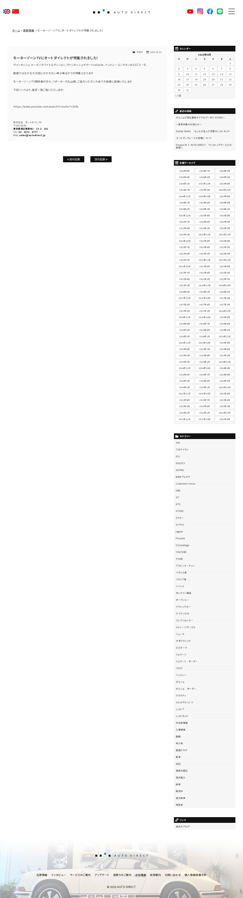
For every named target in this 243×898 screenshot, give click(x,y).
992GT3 (180, 463)
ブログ (139, 52)
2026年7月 (204, 170)
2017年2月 (184, 310)
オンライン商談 (183, 592)
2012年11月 (184, 419)
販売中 (179, 791)
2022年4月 (184, 253)
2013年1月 (204, 412)
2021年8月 (224, 266)
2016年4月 (204, 329)
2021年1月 (184, 285)
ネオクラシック (183, 640)
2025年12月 (205, 183)
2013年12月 (225, 387)
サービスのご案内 (80, 875)
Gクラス (180, 524)
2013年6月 (224, 399)
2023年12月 (184, 215)
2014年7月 (204, 374)
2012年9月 (224, 419)
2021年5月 (224, 272)
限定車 (179, 804)
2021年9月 (204, 266)
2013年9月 (224, 393)
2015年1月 (204, 361)
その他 (179, 558)
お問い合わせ (173, 875)
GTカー (180, 517)
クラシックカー (183, 606)
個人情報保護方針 (196, 875)
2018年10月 (225, 285)
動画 (178, 736)
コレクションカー (184, 620)
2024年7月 (184, 202)
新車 (178, 756)
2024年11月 (184, 196)
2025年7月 (184, 189)
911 (178, 456)
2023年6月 (204, 221)
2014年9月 (224, 368)
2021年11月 (225, 259)
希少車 (179, 743)
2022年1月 (184, 259)
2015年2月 (184, 361)
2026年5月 (224, 170)
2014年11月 (184, 368)
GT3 (178, 504)
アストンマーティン (185, 565)
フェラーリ (181, 654)
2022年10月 (184, 240)
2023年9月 (204, 215)
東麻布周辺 (182, 770)
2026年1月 (184, 183)
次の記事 (100, 159)
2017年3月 (224, 304)
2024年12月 (225, 189)
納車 (178, 784)
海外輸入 (180, 777)
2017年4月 (204, 304)
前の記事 (74, 159)
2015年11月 (184, 342)
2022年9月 (204, 240)
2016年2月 (184, 336)
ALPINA (180, 469)
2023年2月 (224, 228)
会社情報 (140, 875)
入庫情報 (180, 729)
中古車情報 (182, 722)
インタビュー (58, 875)
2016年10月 (205, 317)
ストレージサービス (186, 627)
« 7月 (178, 95)
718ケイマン (182, 449)
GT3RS (180, 510)
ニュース (180, 633)
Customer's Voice (185, 483)
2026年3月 (204, 177)
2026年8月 (184, 170)
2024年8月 (224, 196)
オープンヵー (182, 599)
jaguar (179, 531)
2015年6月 (224, 349)
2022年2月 (224, 253)
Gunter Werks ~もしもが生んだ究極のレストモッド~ (203, 131)
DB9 (178, 490)
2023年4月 (184, 228)
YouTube (190, 11)
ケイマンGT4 (182, 613)
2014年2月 (184, 387)
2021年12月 (205, 259)
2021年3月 (204, 279)
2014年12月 (225, 361)
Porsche (180, 538)
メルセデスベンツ (184, 702)
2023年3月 (204, 228)
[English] (6, 11)
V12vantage (182, 545)
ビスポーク (181, 647)
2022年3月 (204, 253)
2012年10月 (205, 419)
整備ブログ (181, 750)
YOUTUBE (181, 551)
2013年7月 (204, 399)
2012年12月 (225, 412)
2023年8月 (224, 215)
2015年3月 (224, 355)
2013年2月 (184, 412)
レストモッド (182, 715)
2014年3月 (224, 380)
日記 (178, 763)
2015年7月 (204, 349)
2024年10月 (205, 196)
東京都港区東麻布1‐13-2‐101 (30, 128)
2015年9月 (224, 342)
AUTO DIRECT (121, 11)
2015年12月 (225, 336)
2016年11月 (184, 317)
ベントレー (181, 674)
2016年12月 (225, 310)
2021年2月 (224, 279)
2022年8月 (224, 240)
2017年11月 (184, 298)
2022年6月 (204, 247)
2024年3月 (184, 209)
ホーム (16, 30)
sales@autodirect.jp (32, 135)
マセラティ (181, 695)
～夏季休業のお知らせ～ (189, 124)
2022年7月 (184, 247)
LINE (220, 11)
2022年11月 (225, 234)
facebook (210, 11)
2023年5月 (224, 221)
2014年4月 (204, 380)
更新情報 (28, 30)
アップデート (102, 875)
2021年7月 (184, 272)
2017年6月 (224, 298)
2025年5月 (204, 189)
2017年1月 (204, 310)
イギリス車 (181, 572)
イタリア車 (181, 579)
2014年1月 (204, 387)
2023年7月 (184, 221)
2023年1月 (184, 234)
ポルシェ (180, 681)
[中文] (15, 11)
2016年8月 (184, 323)
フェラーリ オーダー (187, 661)
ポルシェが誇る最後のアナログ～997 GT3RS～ (200, 117)
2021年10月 (184, 266)
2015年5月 (184, 355)
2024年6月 (204, 202)
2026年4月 (184, 177)
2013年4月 (204, 406)
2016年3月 (224, 329)
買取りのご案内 (122, 875)
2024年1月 (224, 209)
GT (177, 497)
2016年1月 (204, 336)
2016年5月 (184, 329)
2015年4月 (204, 355)
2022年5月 (224, 247)
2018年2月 (204, 291)
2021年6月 (204, 272)
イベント (180, 586)
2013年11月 (184, 393)
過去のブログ (183, 826)
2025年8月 (224, 183)
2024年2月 (204, 209)
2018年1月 (224, 291)
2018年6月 (184, 291)
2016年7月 (204, 323)
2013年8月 (184, 399)
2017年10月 (205, 298)
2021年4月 (184, 279)
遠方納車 (180, 797)
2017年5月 (184, 304)
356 (178, 442)
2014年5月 (184, 380)
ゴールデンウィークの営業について (193, 138)
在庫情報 (41, 875)
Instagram (200, 11)
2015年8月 (184, 349)
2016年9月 (224, 317)
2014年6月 (224, 374)
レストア (180, 709)
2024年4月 (224, 202)
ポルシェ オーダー (186, 688)
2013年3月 (224, 406)
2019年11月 (205, 285)
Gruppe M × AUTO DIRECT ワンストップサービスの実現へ (204, 146)
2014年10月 (205, 368)
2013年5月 (184, 406)
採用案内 (155, 875)
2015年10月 (205, 342)
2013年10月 (205, 393)
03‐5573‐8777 (28, 131)
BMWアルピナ (183, 476)
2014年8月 (184, 374)
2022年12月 (205, 234)
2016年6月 (224, 323)
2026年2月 (224, 177)
